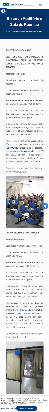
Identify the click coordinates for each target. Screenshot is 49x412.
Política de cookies (8, 408)
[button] (3, 11)
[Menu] (40, 4)
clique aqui (21, 171)
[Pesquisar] (45, 5)
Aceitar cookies (26, 408)
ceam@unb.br (27, 151)
